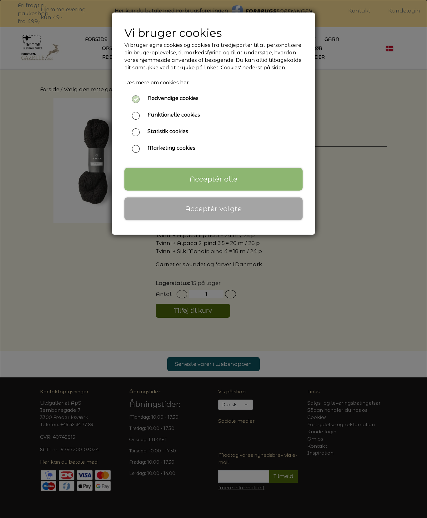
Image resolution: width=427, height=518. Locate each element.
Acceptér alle (214, 179)
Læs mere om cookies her (156, 83)
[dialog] (213, 259)
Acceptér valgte (213, 208)
